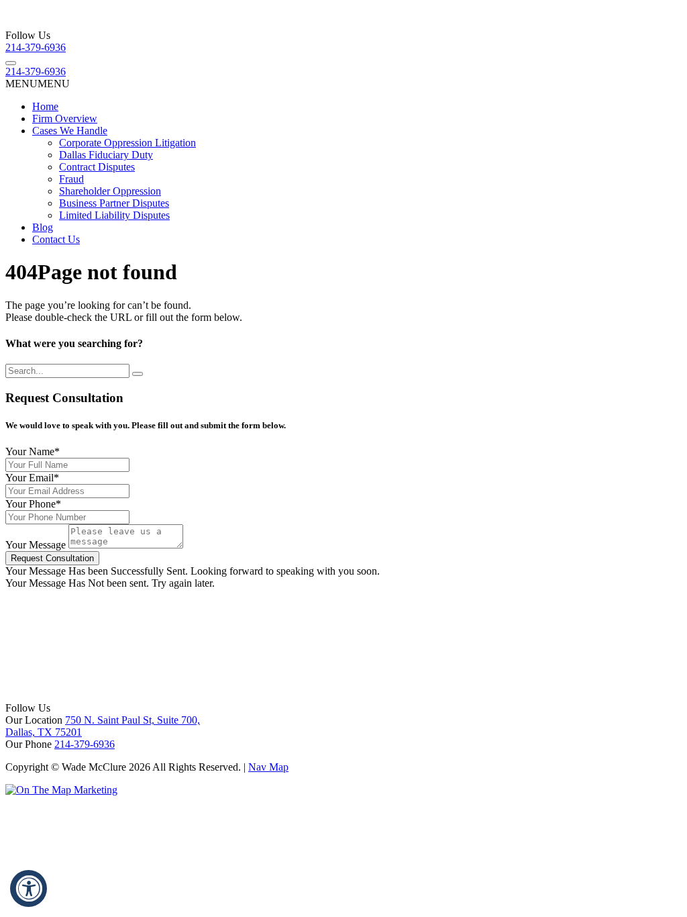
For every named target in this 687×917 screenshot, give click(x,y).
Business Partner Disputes (114, 203)
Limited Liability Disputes (114, 215)
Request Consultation (52, 558)
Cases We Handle (69, 130)
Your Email (32, 477)
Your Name (32, 451)
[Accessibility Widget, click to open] (28, 888)
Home (45, 106)
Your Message (35, 544)
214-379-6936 (35, 47)
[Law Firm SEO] (61, 789)
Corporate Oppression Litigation (127, 142)
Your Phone (33, 504)
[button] (37, 83)
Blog (42, 227)
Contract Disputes (97, 167)
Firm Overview (64, 118)
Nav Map (268, 767)
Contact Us (56, 239)
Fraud (71, 179)
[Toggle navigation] (10, 63)
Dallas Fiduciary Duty (106, 154)
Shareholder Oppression (110, 191)
